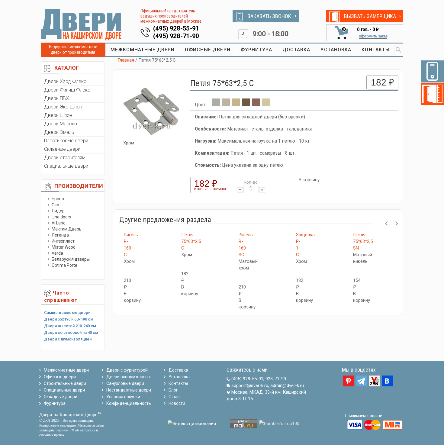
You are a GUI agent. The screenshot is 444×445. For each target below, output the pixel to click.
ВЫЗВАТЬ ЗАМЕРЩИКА (370, 16)
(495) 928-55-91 (176, 28)
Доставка (178, 370)
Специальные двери (66, 166)
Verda (57, 253)
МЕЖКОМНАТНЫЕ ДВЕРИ (143, 50)
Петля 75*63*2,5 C (191, 241)
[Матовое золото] (236, 105)
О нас (174, 396)
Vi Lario (59, 223)
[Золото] (266, 105)
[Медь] (256, 105)
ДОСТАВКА (296, 50)
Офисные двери (60, 376)
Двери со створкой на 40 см (71, 332)
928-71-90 (275, 379)
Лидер (58, 210)
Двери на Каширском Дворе (68, 414)
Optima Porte (64, 265)
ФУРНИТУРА (256, 50)
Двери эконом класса (128, 376)
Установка (179, 376)
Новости (177, 403)
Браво (58, 198)
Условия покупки (123, 396)
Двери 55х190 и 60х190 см (68, 319)
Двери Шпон (58, 115)
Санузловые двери (125, 383)
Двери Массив (60, 124)
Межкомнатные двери (66, 370)
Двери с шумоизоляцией (68, 339)
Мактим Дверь (67, 229)
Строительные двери (65, 383)
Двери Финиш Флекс (67, 90)
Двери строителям (64, 157)
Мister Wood (64, 247)
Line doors (61, 216)
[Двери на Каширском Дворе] (81, 24)
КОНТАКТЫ (376, 50)
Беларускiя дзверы (71, 259)
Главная (125, 60)
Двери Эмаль (59, 132)
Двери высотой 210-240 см (70, 326)
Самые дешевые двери (67, 312)
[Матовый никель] (226, 105)
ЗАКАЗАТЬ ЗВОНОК (269, 16)
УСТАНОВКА (335, 50)
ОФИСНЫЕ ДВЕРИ (207, 50)
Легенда (60, 235)
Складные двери (62, 149)
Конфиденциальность (128, 403)
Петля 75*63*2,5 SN (363, 241)
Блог (173, 390)
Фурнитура (55, 403)
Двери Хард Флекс (65, 81)
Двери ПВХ (56, 98)
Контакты (178, 383)
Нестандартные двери (128, 390)
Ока (55, 204)
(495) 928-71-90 (176, 36)
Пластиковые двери (66, 140)
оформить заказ (373, 36)
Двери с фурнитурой (127, 370)
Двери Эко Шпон (63, 107)
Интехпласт (63, 241)
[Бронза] (246, 105)
